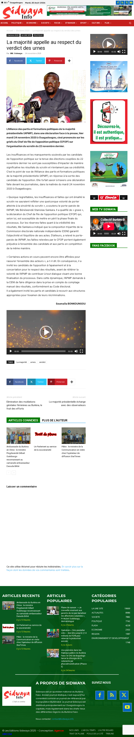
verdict (42, 362)
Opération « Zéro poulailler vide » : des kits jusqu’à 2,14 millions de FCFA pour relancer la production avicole (73, 635)
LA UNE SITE (26, 35)
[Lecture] (10, 351)
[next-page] (14, 473)
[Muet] (76, 351)
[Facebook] (118, 2)
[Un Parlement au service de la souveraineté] (46, 435)
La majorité (22, 362)
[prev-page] (9, 473)
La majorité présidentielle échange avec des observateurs (67, 403)
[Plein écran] (81, 351)
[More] (69, 60)
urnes (33, 362)
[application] (46, 332)
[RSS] (122, 2)
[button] (130, 23)
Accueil (10, 30)
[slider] (43, 351)
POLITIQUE (38, 35)
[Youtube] (131, 2)
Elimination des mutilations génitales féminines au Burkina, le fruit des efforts (24, 405)
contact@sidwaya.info (63, 718)
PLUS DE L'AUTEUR (54, 420)
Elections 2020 (22, 30)
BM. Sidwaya (16, 53)
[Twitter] (127, 2)
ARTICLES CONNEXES (23, 420)
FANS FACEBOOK (103, 245)
